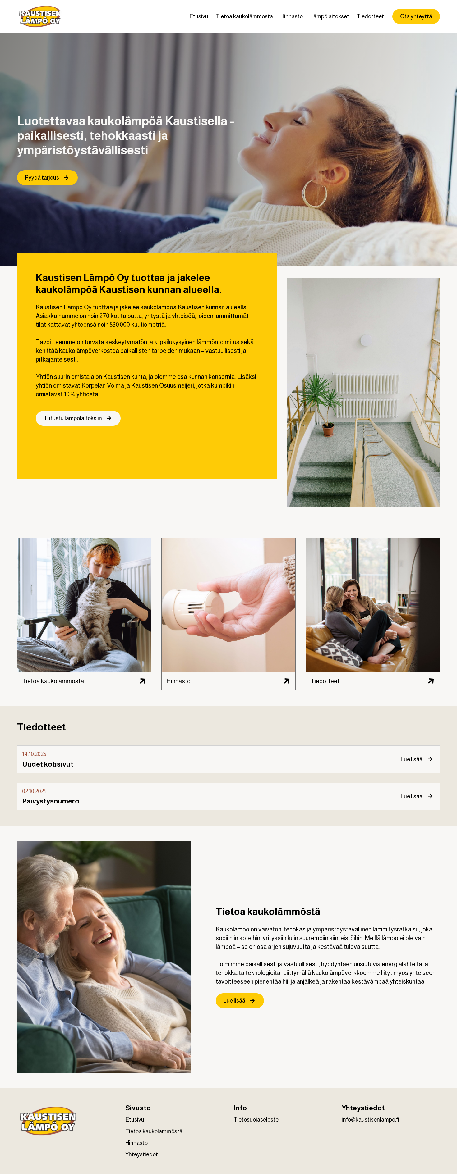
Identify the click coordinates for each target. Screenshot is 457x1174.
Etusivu (198, 16)
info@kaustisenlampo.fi (370, 1120)
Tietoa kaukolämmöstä (244, 16)
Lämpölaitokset (329, 16)
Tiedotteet (370, 16)
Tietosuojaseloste (256, 1120)
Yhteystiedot (141, 1154)
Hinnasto (291, 16)
